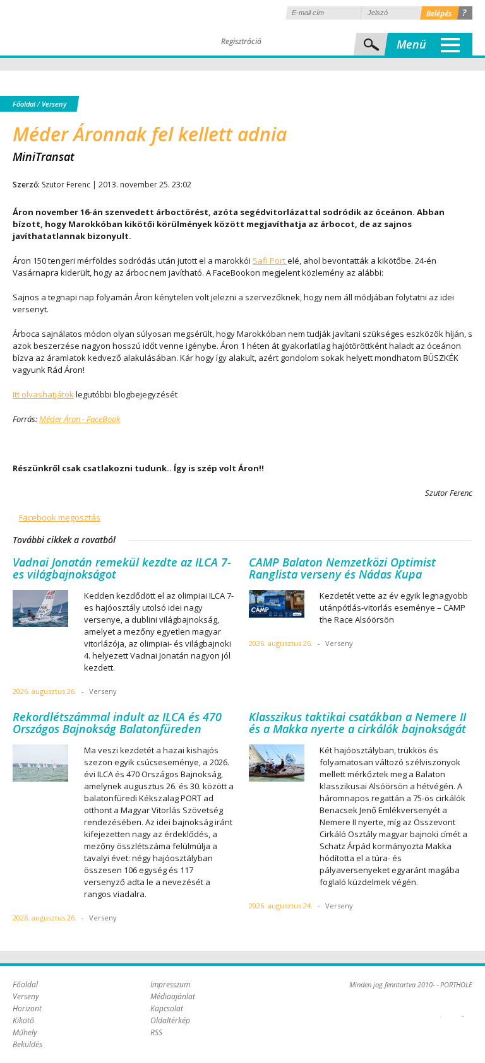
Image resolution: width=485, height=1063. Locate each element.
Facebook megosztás (59, 517)
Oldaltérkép (170, 1020)
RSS (156, 1032)
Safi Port (270, 260)
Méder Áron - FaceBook (79, 419)
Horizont (27, 1008)
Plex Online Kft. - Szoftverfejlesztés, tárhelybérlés (440, 1009)
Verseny (54, 104)
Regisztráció (241, 41)
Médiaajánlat (172, 996)
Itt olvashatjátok (43, 394)
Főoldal (24, 104)
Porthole (98, 27)
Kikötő (23, 1020)
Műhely (25, 1032)
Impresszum (170, 984)
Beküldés (27, 1044)
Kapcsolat (166, 1008)
